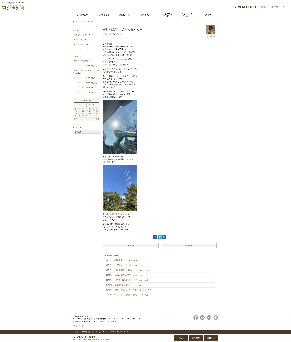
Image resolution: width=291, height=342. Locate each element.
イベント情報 (103, 15)
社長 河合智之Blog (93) (82, 61)
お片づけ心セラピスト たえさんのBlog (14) (86, 71)
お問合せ (263, 7)
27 (76, 116)
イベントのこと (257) (82, 44)
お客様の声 (145, 15)
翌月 (97, 119)
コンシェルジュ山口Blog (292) (85, 92)
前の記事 (131, 245)
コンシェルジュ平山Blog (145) (85, 66)
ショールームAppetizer (187, 14)
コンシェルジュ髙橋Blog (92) (85, 78)
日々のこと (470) (80, 39)
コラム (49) (78, 49)
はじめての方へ (83, 15)
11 (93, 109)
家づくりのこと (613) (82, 35)
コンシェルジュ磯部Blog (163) (85, 87)
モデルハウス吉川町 (166, 14)
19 (97, 111)
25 (93, 113)
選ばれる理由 (124, 15)
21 (79, 113)
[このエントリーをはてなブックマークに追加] (164, 237)
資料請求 (274, 7)
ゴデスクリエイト (125, 332)
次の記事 (189, 245)
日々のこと (120, 34)
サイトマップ (79, 326)
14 (79, 111)
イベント (285, 7)
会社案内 (207, 15)
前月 (75, 119)
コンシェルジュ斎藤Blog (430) (85, 83)
